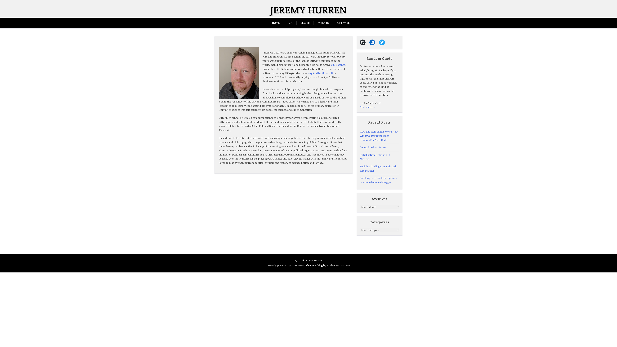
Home (276, 23)
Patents (323, 23)
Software (342, 23)
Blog (290, 23)
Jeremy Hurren (308, 10)
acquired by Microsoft (320, 73)
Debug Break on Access (373, 147)
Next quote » (367, 107)
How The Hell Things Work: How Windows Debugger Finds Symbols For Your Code (379, 136)
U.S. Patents (338, 65)
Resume (305, 23)
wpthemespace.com (338, 265)
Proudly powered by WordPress (285, 265)
